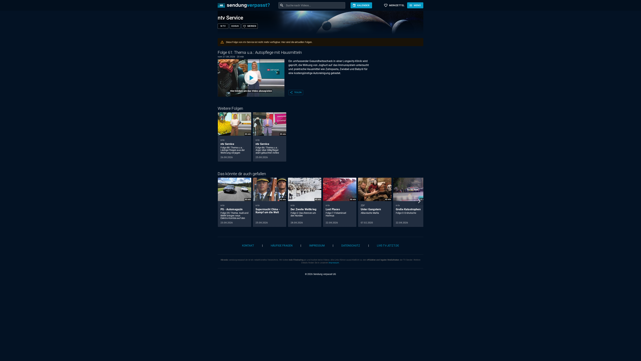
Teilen (295, 92)
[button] (419, 201)
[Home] (244, 5)
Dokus (235, 26)
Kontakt (248, 245)
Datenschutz (350, 245)
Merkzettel (394, 5)
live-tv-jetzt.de (388, 245)
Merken (249, 26)
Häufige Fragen (281, 245)
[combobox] (315, 5)
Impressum (317, 245)
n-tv (223, 26)
